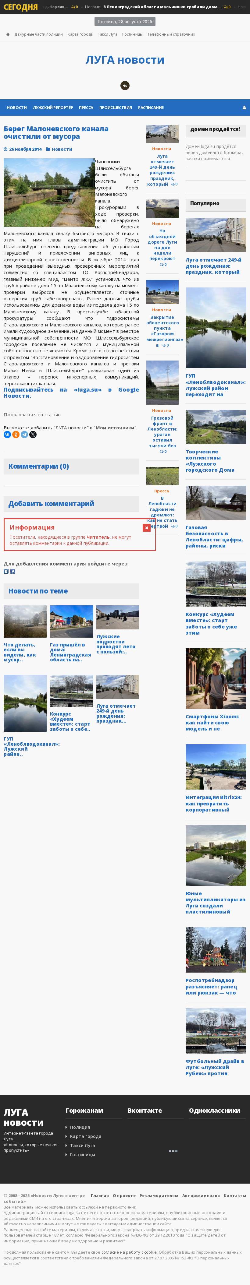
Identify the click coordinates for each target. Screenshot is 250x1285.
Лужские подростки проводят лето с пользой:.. (116, 644)
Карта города (80, 34)
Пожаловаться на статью (32, 414)
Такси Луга (108, 34)
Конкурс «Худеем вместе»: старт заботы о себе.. (70, 721)
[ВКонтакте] (7, 434)
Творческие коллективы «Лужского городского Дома (210, 460)
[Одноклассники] (16, 434)
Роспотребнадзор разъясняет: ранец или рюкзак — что (212, 986)
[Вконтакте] (125, 85)
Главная (100, 1195)
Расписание (151, 107)
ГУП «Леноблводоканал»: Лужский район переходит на (216, 384)
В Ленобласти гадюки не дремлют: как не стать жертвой (162, 512)
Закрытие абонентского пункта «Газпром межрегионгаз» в (165, 331)
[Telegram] (24, 434)
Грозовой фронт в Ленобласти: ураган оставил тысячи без (162, 432)
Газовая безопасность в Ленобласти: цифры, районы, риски (214, 536)
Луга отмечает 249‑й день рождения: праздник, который (161, 170)
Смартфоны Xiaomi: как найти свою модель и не (213, 722)
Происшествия (115, 107)
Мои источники (115, 427)
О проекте (124, 1195)
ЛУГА (61, 427)
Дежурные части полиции (38, 34)
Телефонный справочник (171, 34)
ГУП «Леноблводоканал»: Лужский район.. (32, 746)
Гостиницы (132, 34)
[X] (33, 434)
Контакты (235, 1195)
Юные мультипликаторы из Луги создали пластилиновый (215, 902)
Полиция (80, 1127)
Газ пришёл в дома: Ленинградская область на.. (70, 652)
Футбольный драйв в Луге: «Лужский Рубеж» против (215, 1067)
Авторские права (201, 1195)
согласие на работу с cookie (129, 1252)
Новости (143, 6)
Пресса (86, 107)
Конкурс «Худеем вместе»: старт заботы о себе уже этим (211, 623)
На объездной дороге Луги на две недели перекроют (162, 244)
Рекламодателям (159, 1195)
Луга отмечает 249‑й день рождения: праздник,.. (116, 713)
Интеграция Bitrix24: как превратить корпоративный (214, 803)
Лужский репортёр (53, 107)
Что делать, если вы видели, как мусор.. (20, 652)
